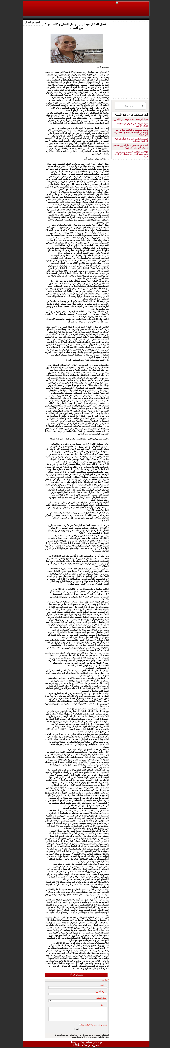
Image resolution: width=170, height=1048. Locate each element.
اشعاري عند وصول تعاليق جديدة (94, 1025)
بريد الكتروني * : (100, 991)
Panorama (58, 18)
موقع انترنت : (101, 998)
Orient (101, 18)
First (143, 18)
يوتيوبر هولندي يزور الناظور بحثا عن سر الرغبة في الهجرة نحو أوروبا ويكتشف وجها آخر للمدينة (131, 132)
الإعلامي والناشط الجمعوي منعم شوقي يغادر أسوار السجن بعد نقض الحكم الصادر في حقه (131, 154)
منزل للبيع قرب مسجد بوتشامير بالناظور (131, 119)
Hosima (111, 18)
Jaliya (82, 18)
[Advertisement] (69, 8)
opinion (49, 18)
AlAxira (41, 18)
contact (31, 18)
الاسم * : (103, 985)
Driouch (122, 18)
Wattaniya (91, 18)
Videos (71, 18)
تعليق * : (104, 1004)
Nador (133, 18)
